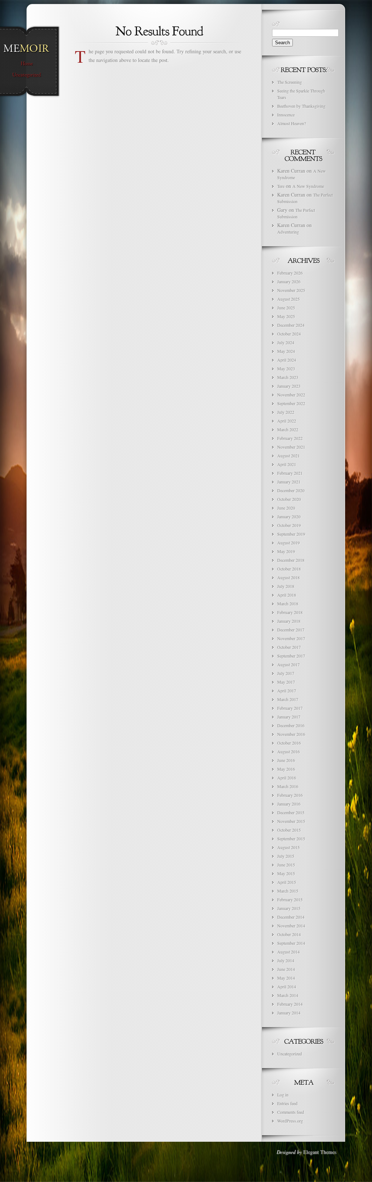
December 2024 (290, 325)
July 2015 (285, 856)
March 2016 (287, 786)
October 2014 (289, 934)
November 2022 (291, 395)
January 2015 (288, 908)
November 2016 (291, 734)
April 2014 (286, 986)
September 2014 (291, 943)
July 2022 (285, 412)
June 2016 (286, 760)
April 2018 (286, 595)
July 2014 (285, 960)
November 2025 (291, 290)
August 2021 (288, 455)
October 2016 (289, 743)
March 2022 (287, 429)
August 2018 (288, 577)
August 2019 (288, 542)
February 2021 (290, 473)
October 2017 (289, 647)
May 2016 (286, 769)
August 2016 (288, 751)
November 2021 (291, 447)
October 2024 (289, 334)
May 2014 (286, 978)
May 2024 (286, 351)
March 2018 (287, 603)
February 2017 (290, 708)
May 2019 (286, 551)
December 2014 (290, 917)
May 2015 (286, 873)
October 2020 (289, 499)
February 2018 (290, 612)
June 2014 (286, 969)
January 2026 (288, 281)
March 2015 (287, 891)
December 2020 (290, 490)
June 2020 (286, 508)
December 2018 (290, 560)
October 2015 (289, 830)
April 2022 (286, 421)
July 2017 (285, 673)
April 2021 (286, 464)
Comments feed (290, 1112)
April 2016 (286, 778)
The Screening (289, 82)
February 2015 (290, 899)
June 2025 (286, 307)
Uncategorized (289, 1054)
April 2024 (286, 360)
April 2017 (286, 690)
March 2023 (287, 377)
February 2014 (290, 1004)
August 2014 (288, 952)
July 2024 (285, 342)
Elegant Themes (319, 1151)
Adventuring (288, 232)
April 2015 (286, 882)
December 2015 (290, 812)
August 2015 (288, 847)
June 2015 (286, 865)
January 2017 (288, 717)
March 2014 (287, 995)
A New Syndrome (308, 186)
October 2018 (289, 569)
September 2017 (291, 656)
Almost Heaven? (291, 123)
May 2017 (286, 682)
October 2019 (289, 525)
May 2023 (286, 368)
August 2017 (288, 664)
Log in (282, 1094)
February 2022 (290, 438)
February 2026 (290, 273)
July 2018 (285, 586)
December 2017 (290, 630)
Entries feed (287, 1103)
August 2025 (288, 299)
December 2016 (290, 725)
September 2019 (291, 534)
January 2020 (288, 516)
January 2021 (288, 482)
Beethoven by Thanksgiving (301, 106)
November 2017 (291, 638)
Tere (280, 186)
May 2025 (286, 316)
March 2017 (287, 699)
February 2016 (290, 795)
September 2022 (291, 403)
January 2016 (288, 804)
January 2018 (288, 621)
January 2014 (288, 1013)
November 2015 (291, 821)
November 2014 (291, 925)
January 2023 (288, 386)
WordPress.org (290, 1121)
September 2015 (291, 838)
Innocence (286, 115)
